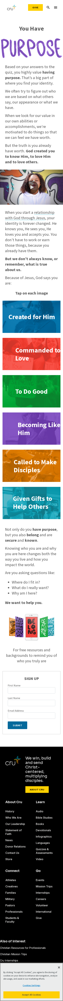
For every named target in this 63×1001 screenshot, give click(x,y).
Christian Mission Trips (13, 954)
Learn (40, 802)
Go (38, 871)
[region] (31, 982)
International (43, 911)
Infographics (44, 836)
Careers (41, 899)
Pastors (10, 905)
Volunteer (42, 905)
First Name (14, 685)
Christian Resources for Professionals (23, 948)
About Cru (37, 789)
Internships (43, 892)
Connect (12, 871)
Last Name (14, 698)
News (9, 840)
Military (10, 899)
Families (10, 892)
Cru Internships (9, 960)
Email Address (16, 710)
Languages (43, 843)
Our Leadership (15, 824)
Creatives (11, 886)
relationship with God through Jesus (29, 215)
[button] (31, 187)
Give (35, 7)
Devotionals (43, 830)
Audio (39, 811)
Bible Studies (44, 817)
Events (40, 880)
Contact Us (12, 852)
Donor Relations (15, 846)
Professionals (14, 911)
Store (8, 859)
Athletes (10, 880)
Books (40, 824)
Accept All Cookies (31, 994)
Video (39, 859)
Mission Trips (44, 886)
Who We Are (13, 817)
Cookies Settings (31, 985)
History (9, 811)
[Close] (59, 967)
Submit (17, 725)
